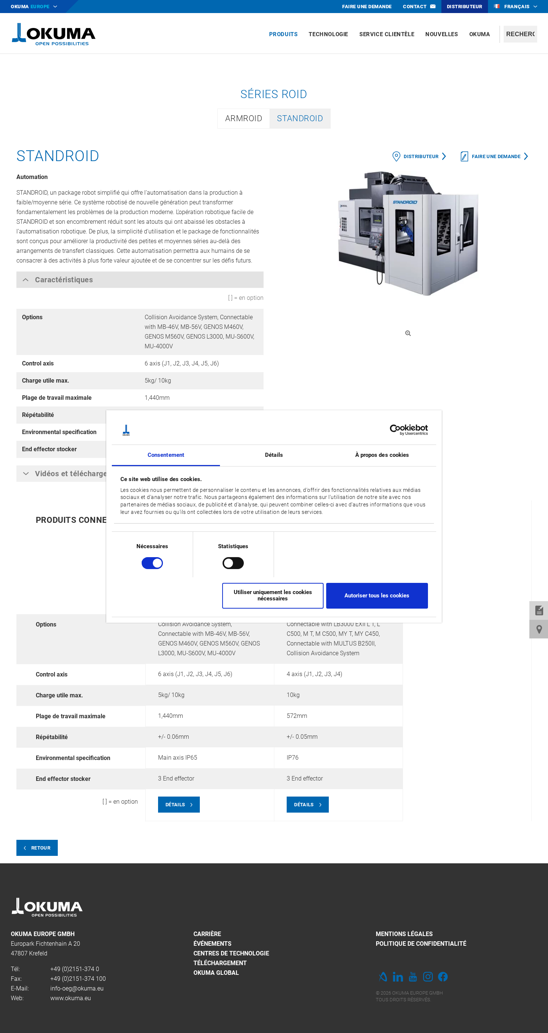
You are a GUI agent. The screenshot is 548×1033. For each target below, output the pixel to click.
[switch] (227, 562)
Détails (175, 804)
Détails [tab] (274, 455)
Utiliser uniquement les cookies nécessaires (273, 595)
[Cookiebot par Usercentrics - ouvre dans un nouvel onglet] (395, 430)
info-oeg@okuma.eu (77, 988)
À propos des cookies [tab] (382, 455)
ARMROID (243, 118)
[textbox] (520, 34)
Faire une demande (496, 156)
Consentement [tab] (166, 455)
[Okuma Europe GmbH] (54, 33)
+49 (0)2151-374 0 (74, 969)
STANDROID (300, 118)
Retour (40, 848)
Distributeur (421, 156)
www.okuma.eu (70, 998)
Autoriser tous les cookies (376, 595)
